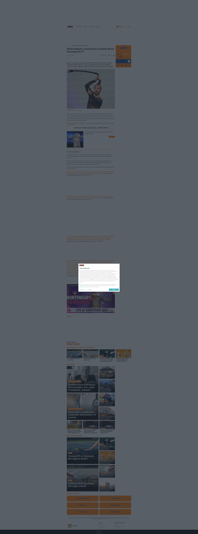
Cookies (86, 286)
